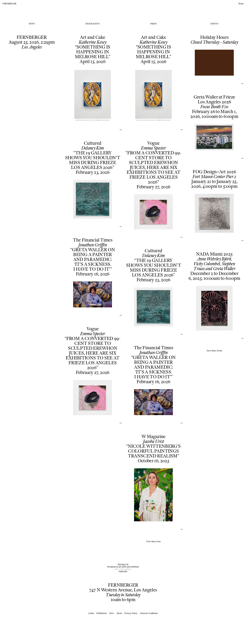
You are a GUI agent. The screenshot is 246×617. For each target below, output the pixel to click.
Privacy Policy (130, 613)
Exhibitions (101, 613)
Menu (240, 4)
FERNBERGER (9, 3)
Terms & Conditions (149, 613)
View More (153, 541)
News (111, 613)
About (119, 613)
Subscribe (123, 571)
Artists (91, 613)
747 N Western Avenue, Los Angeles (123, 590)
